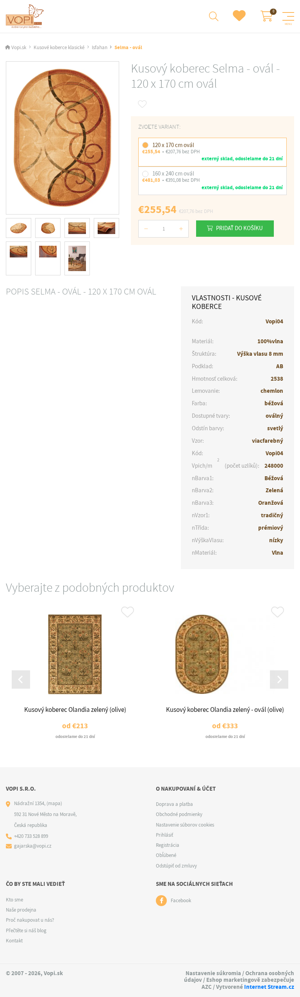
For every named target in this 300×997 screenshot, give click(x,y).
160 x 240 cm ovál (173, 173)
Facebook (181, 900)
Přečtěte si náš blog (26, 930)
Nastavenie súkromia (213, 973)
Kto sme (14, 899)
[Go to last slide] (21, 680)
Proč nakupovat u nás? (30, 920)
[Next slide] (279, 680)
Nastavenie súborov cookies (185, 824)
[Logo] (26, 16)
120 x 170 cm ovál (173, 145)
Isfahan (99, 47)
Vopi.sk (18, 47)
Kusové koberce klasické (59, 47)
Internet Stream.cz (269, 987)
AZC (207, 987)
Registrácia (167, 845)
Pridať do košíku (239, 228)
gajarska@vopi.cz (33, 846)
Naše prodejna (21, 910)
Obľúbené (166, 855)
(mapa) (54, 803)
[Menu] (288, 16)
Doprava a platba (174, 804)
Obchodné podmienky (179, 814)
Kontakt (14, 940)
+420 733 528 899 (31, 836)
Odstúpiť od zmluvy (176, 865)
